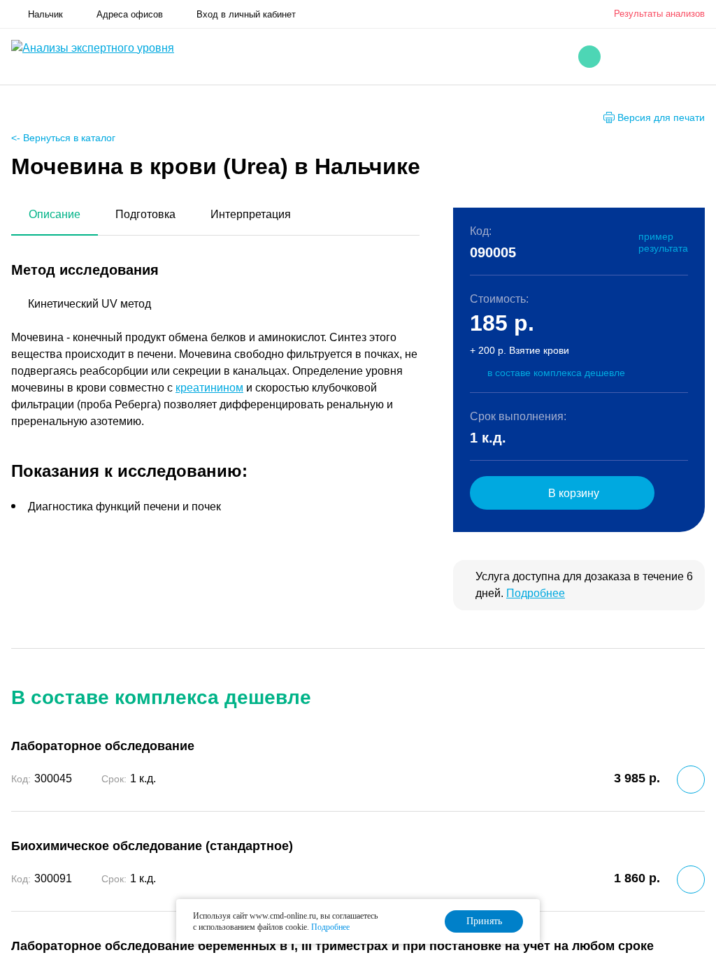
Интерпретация (250, 214)
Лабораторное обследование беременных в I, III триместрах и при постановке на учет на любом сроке (332, 946)
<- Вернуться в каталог (63, 137)
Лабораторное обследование (102, 746)
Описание (54, 214)
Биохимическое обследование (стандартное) (152, 846)
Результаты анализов (659, 13)
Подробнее (535, 593)
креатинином (209, 388)
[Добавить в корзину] (691, 780)
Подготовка (145, 214)
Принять (484, 921)
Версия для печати (661, 117)
